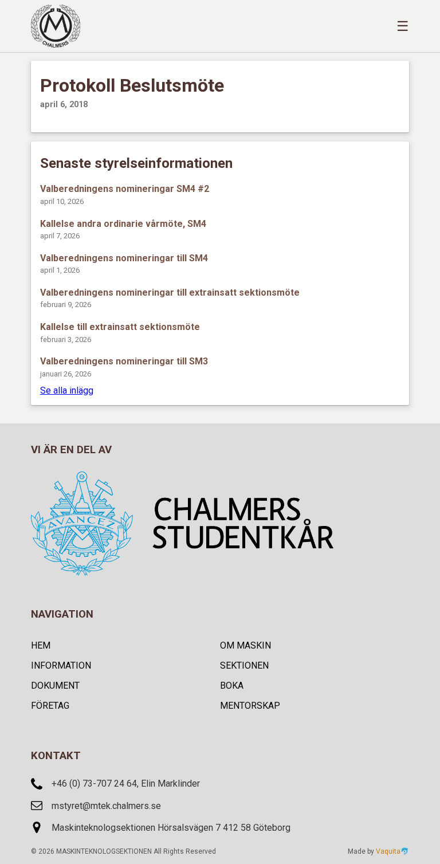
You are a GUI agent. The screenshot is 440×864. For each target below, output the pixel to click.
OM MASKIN (245, 645)
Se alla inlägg (66, 390)
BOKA (231, 685)
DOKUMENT (55, 685)
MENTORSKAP (250, 705)
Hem (40, 645)
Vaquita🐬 (392, 851)
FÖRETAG (50, 705)
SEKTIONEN (244, 665)
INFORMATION (61, 665)
